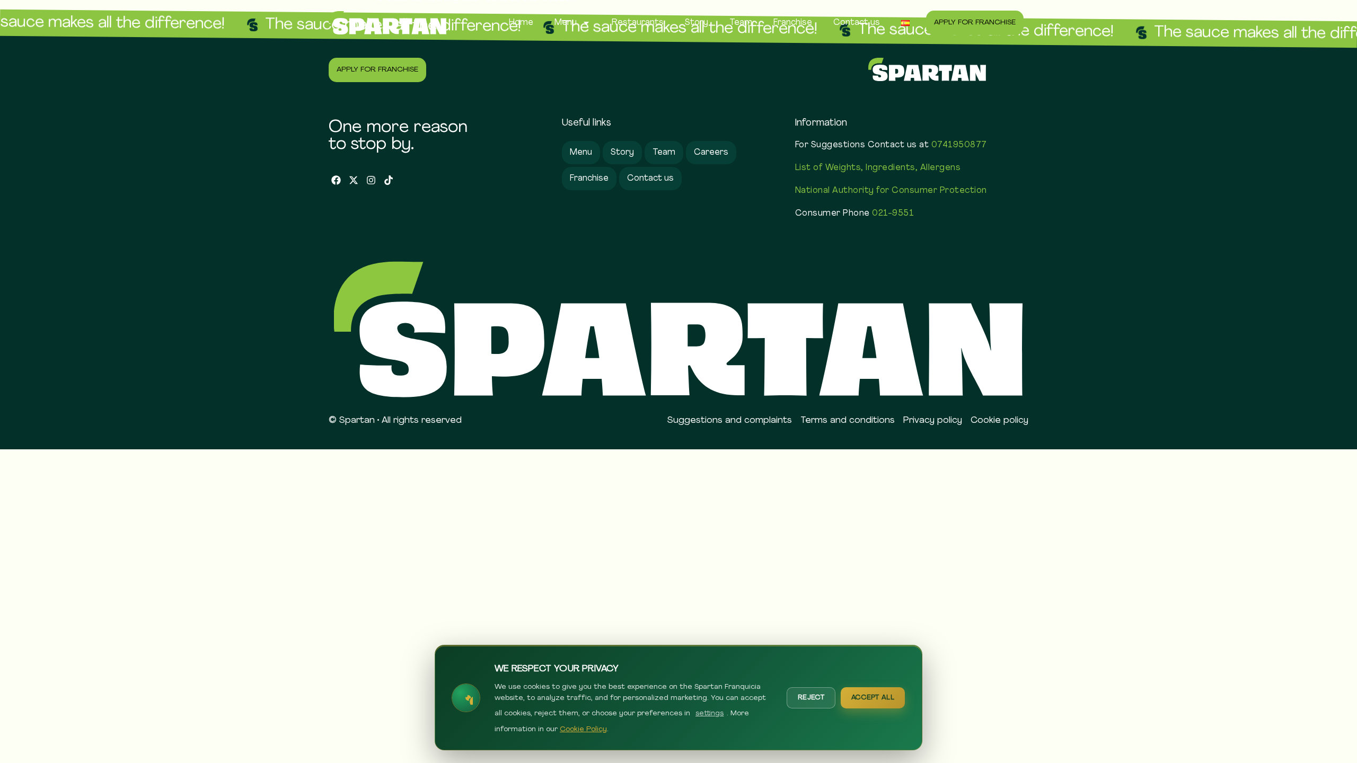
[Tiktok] (388, 180)
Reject (811, 697)
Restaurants (638, 23)
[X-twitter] (354, 180)
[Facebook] (336, 180)
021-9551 (893, 213)
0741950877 (959, 145)
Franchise (792, 23)
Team (740, 23)
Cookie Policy (583, 729)
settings (709, 713)
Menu (565, 23)
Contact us (856, 23)
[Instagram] (371, 180)
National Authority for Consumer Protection (891, 191)
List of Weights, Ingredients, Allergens (878, 168)
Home (521, 23)
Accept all (872, 697)
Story (696, 23)
